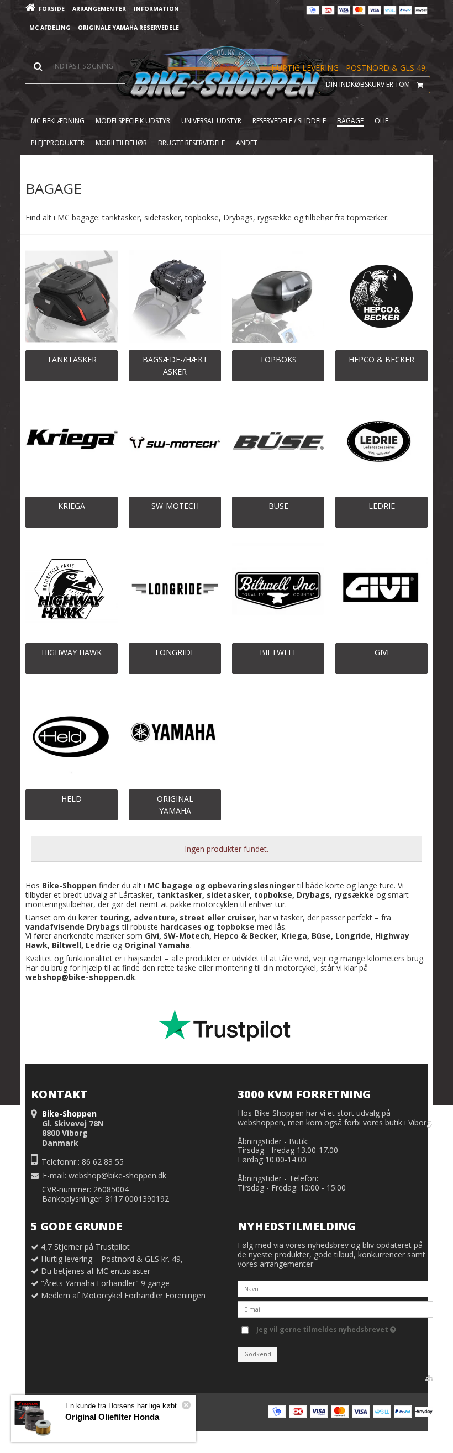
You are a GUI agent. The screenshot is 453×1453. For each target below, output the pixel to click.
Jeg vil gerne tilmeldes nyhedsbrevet (323, 1328)
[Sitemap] (429, 1378)
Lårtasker (135, 894)
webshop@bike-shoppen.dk (117, 1175)
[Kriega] (71, 443)
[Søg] (75, 66)
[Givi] (381, 589)
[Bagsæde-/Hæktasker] (175, 296)
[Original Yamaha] (175, 735)
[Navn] (335, 1287)
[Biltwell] (278, 589)
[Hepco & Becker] (381, 296)
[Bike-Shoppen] (226, 74)
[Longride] (175, 589)
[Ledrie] (381, 443)
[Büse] (278, 443)
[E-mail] (335, 1308)
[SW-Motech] (175, 443)
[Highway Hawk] (71, 589)
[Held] (71, 735)
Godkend (257, 1354)
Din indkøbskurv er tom (368, 84)
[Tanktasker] (71, 296)
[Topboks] (278, 296)
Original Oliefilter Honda (112, 1417)
